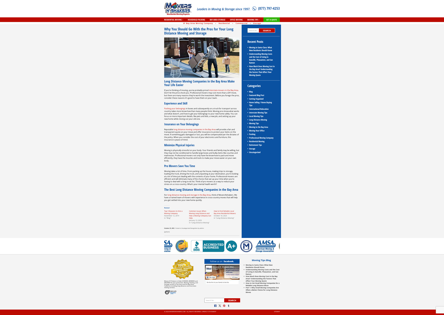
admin (202, 228)
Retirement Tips (255, 145)
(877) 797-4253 (269, 8)
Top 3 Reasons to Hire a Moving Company (173, 212)
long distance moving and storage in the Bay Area (189, 195)
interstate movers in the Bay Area (223, 90)
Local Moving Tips (256, 116)
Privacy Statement (209, 312)
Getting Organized (256, 98)
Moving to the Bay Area (258, 127)
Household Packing (196, 19)
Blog (251, 91)
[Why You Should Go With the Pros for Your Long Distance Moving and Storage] (201, 57)
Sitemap (277, 312)
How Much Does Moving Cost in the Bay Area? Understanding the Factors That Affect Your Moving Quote (262, 70)
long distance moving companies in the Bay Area (195, 129)
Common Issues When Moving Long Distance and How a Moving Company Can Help (200, 214)
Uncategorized (185, 228)
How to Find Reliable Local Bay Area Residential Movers (225, 212)
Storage (252, 148)
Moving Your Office (256, 130)
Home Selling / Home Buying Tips (260, 104)
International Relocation (259, 109)
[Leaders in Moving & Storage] (178, 8)
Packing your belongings (174, 108)
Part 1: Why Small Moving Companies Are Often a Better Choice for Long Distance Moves (262, 290)
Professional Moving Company (261, 137)
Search (267, 30)
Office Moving (236, 19)
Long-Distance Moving (258, 119)
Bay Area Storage (217, 19)
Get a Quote (271, 19)
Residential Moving (173, 19)
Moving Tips (252, 19)
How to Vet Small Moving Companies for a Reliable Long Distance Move (262, 284)
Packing (252, 134)
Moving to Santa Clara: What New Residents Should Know (260, 49)
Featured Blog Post (256, 95)
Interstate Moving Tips (258, 112)
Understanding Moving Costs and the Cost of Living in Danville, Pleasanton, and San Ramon (261, 58)
